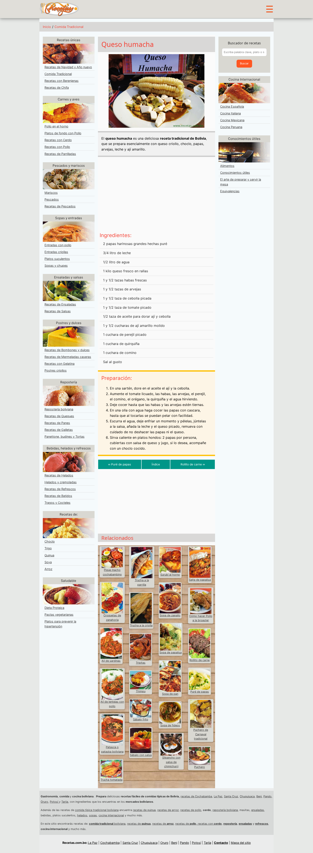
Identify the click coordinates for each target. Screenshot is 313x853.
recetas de (139, 823)
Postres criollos (56, 370)
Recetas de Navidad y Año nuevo (68, 67)
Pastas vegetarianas (59, 614)
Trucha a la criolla (141, 625)
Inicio (47, 27)
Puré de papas (119, 464)
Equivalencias (230, 191)
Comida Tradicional (69, 27)
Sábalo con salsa (141, 755)
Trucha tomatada (111, 779)
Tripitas (140, 662)
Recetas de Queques (59, 416)
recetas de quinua (144, 810)
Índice (156, 464)
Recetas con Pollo (57, 147)
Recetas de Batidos (58, 496)
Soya (48, 562)
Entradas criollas (56, 252)
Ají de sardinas (111, 660)
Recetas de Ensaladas (60, 304)
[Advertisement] (156, 196)
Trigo (48, 548)
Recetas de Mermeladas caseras (68, 357)
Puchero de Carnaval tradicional (200, 734)
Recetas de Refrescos (60, 489)
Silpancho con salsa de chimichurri (171, 762)
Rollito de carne (193, 464)
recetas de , (186, 823)
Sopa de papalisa (170, 652)
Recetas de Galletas (59, 430)
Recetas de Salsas (58, 311)
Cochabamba (110, 842)
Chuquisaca (247, 796)
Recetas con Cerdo (58, 140)
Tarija (64, 801)
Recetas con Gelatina (60, 363)
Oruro (44, 801)
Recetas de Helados (59, 475)
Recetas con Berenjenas (62, 81)
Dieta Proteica (54, 608)
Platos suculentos (57, 259)
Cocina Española (232, 106)
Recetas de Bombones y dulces (67, 350)
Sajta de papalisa (200, 579)
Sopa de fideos (170, 725)
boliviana (107, 823)
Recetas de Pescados (60, 206)
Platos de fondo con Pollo (63, 133)
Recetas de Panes (57, 423)
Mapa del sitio (241, 842)
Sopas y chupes (56, 265)
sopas (93, 815)
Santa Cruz (231, 796)
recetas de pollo (190, 810)
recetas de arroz (168, 810)
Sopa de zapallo (170, 615)
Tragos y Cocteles (57, 502)
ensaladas (257, 810)
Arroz (48, 569)
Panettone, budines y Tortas (65, 436)
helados (82, 815)
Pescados (52, 199)
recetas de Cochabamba (196, 796)
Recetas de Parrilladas (60, 154)
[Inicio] (59, 9)
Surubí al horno (170, 574)
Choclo (50, 541)
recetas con (210, 823)
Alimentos (227, 166)
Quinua (49, 555)
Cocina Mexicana (232, 120)
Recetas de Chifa (57, 87)
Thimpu (140, 691)
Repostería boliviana (59, 409)
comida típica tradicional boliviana (97, 810)
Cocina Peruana (231, 127)
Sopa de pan (170, 693)
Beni (259, 796)
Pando (267, 796)
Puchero (199, 767)
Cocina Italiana (230, 113)
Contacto (221, 842)
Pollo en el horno (56, 126)
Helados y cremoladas (61, 482)
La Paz (218, 796)
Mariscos (51, 192)
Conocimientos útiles (235, 172)
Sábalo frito (140, 719)
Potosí (54, 801)
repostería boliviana (225, 810)
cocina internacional (111, 815)
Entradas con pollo (58, 245)
